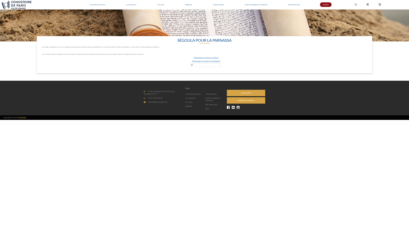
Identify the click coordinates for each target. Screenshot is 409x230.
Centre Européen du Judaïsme (256, 5)
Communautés (218, 5)
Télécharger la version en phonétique (206, 61)
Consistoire (21, 118)
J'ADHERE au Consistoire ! (246, 100)
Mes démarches (294, 5)
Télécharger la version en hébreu (206, 58)
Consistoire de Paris (97, 5)
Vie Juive (160, 5)
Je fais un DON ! (246, 93)
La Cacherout (131, 5)
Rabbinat (188, 5)
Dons (325, 5)
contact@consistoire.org (157, 102)
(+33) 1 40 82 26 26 (155, 98)
